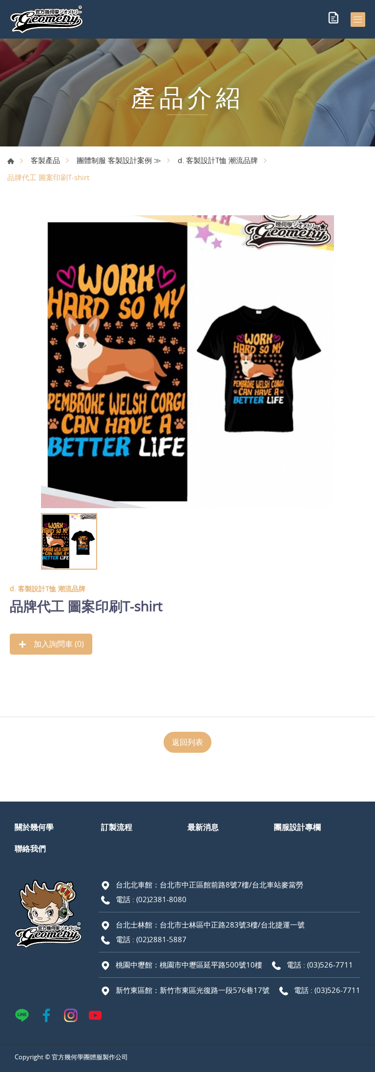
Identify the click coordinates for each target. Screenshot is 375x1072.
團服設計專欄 (297, 827)
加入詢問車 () (58, 644)
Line (22, 1015)
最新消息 (203, 827)
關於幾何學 (34, 827)
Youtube (95, 1015)
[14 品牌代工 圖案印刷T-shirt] (187, 361)
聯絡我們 (30, 848)
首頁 (10, 161)
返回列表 (187, 742)
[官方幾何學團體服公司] (46, 19)
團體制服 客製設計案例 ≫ (119, 160)
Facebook (46, 1015)
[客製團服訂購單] (333, 19)
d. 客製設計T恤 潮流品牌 (218, 160)
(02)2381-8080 (161, 899)
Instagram (70, 1015)
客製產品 (45, 160)
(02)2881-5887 (161, 939)
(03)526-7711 (330, 964)
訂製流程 (116, 827)
